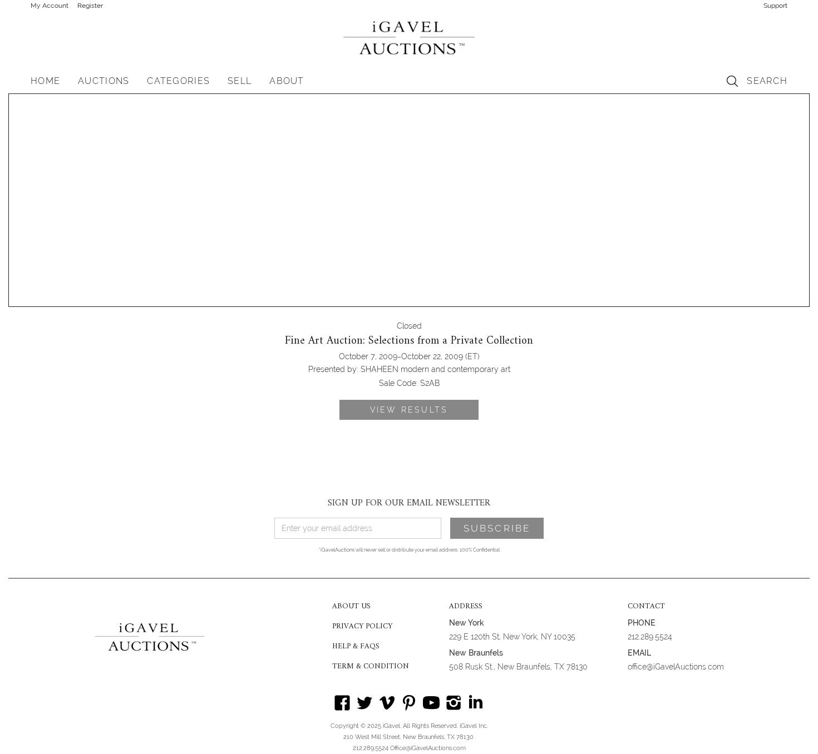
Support (775, 5)
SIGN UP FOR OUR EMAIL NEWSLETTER (409, 503)
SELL (240, 81)
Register (90, 5)
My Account (49, 5)
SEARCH (767, 81)
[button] (103, 81)
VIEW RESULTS (409, 409)
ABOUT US (351, 606)
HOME (45, 81)
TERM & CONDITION (370, 666)
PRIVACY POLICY (362, 626)
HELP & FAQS (356, 646)
